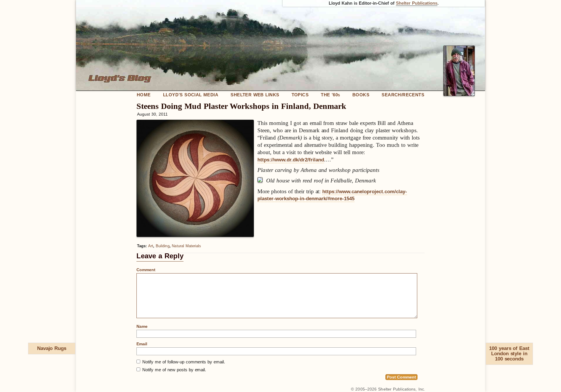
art (150, 246)
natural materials (186, 246)
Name (142, 326)
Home (144, 94)
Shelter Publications (416, 3)
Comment (145, 269)
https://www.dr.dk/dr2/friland (290, 160)
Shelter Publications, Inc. (401, 389)
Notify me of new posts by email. (174, 369)
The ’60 (330, 94)
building (162, 246)
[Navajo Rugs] (30, 350)
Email (141, 344)
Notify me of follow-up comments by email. (183, 361)
